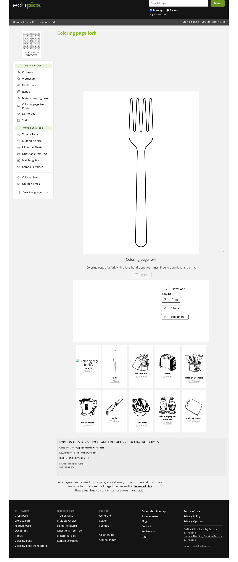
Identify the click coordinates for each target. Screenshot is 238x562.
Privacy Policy (192, 516)
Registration (149, 531)
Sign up (195, 21)
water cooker (88, 422)
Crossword (21, 515)
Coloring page (23, 540)
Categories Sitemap (153, 511)
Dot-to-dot (21, 530)
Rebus (19, 535)
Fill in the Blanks (67, 525)
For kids (104, 525)
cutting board (193, 418)
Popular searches (158, 14)
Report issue (218, 21)
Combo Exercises (67, 540)
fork (53, 22)
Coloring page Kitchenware (84, 447)
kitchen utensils (194, 377)
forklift (88, 368)
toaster (167, 373)
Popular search (150, 516)
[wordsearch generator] (31, 57)
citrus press (141, 422)
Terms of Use (143, 486)
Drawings (157, 10)
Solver (103, 520)
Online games (108, 540)
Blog (144, 521)
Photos (173, 10)
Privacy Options (193, 521)
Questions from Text (69, 530)
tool (78, 452)
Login (185, 21)
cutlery (92, 452)
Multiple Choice (67, 520)
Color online (106, 535)
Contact (206, 21)
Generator (105, 515)
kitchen (84, 452)
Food (26, 22)
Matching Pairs (66, 535)
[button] (175, 317)
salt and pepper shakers (167, 418)
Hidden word (23, 525)
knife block (141, 373)
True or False (65, 515)
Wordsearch (22, 520)
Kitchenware (40, 22)
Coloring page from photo (31, 545)
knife (115, 377)
